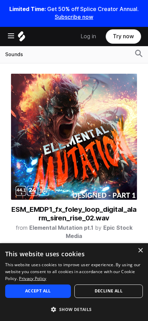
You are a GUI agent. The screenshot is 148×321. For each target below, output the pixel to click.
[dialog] (74, 282)
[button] (74, 309)
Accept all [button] (38, 291)
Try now (123, 36)
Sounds (14, 54)
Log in (88, 36)
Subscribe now (74, 17)
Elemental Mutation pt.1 (61, 228)
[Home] (21, 38)
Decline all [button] (109, 291)
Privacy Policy (32, 278)
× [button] (140, 250)
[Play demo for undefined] (74, 137)
